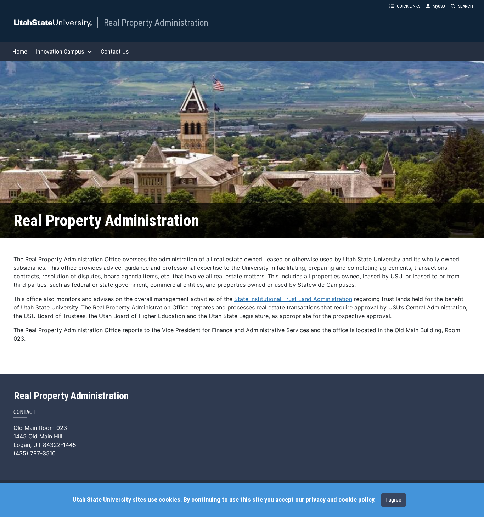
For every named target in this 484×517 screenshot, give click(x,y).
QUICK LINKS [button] (408, 6)
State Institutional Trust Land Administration (293, 298)
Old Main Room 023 (40, 427)
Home (19, 51)
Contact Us (115, 51)
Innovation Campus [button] (60, 51)
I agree (393, 499)
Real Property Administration (156, 22)
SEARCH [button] (465, 6)
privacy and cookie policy (340, 500)
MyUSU (439, 6)
